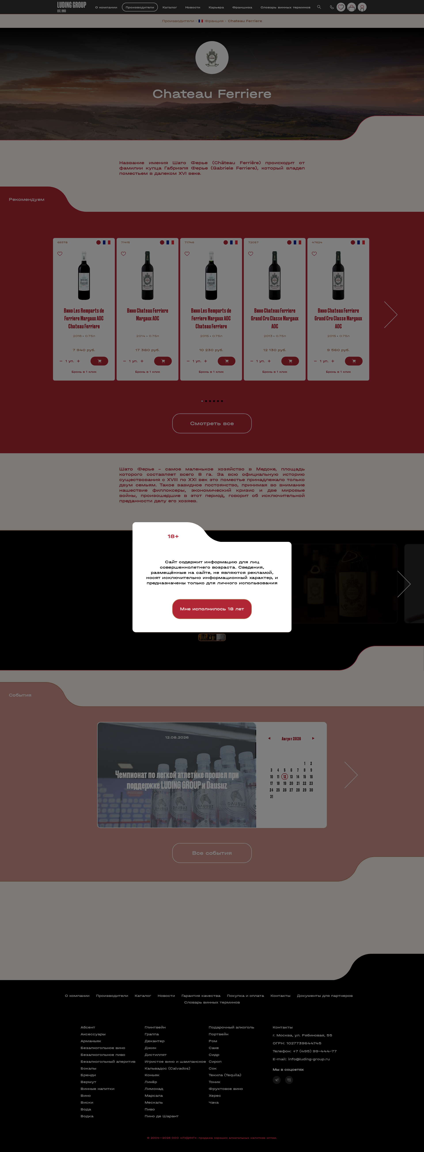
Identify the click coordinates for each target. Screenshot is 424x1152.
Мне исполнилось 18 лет (212, 608)
